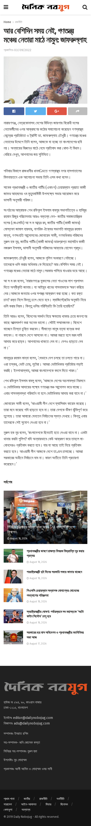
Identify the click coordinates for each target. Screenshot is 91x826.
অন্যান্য (26, 809)
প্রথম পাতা (9, 799)
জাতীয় (27, 799)
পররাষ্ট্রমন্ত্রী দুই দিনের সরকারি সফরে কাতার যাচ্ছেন (54, 572)
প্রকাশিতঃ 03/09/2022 (17, 50)
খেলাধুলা (8, 809)
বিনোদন (64, 804)
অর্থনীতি (60, 799)
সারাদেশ (8, 804)
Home (7, 22)
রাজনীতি (18, 22)
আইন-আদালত (28, 804)
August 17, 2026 (37, 643)
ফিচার (48, 804)
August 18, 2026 (18, 538)
